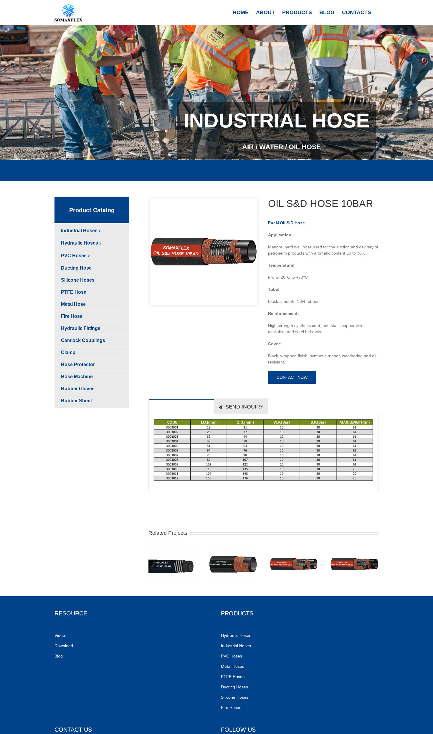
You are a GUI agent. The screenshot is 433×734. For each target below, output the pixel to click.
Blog (58, 656)
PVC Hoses (231, 656)
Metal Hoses (232, 666)
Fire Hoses (231, 707)
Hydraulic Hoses (236, 635)
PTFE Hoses (233, 676)
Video (59, 635)
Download (63, 645)
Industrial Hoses (236, 645)
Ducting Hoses (235, 687)
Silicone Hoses (235, 697)
